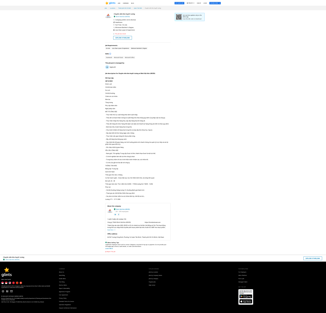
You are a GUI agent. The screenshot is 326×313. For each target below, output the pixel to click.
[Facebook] (3, 291)
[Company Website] (115, 214)
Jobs (119, 3)
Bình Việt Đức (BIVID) (123, 16)
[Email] (11, 291)
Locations (112, 8)
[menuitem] (190, 3)
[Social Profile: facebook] (118, 214)
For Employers (214, 3)
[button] (114, 16)
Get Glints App (179, 3)
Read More (110, 230)
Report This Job (111, 251)
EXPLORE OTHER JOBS (122, 38)
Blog (132, 3)
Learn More (109, 248)
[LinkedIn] (7, 291)
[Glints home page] (110, 3)
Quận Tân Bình (138, 8)
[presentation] (110, 3)
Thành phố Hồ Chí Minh (124, 8)
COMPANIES (126, 3)
